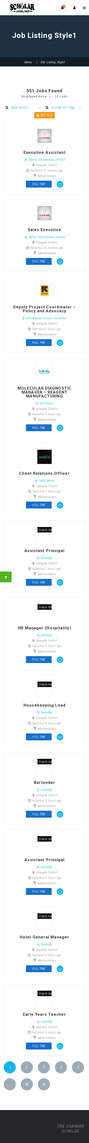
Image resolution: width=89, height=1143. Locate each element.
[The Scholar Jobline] (24, 7)
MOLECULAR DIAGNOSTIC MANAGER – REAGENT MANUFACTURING (44, 392)
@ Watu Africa (44, 480)
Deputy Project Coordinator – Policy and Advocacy (44, 309)
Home (28, 62)
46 (27, 1084)
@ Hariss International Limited (45, 159)
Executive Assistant (44, 153)
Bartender (44, 783)
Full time (38, 184)
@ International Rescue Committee (44, 318)
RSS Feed (46, 115)
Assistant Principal (44, 551)
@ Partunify (44, 557)
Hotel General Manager (44, 937)
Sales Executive (45, 230)
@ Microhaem (44, 403)
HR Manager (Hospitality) (44, 628)
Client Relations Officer (44, 474)
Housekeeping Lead (44, 705)
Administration (47, 176)
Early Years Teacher (44, 1014)
